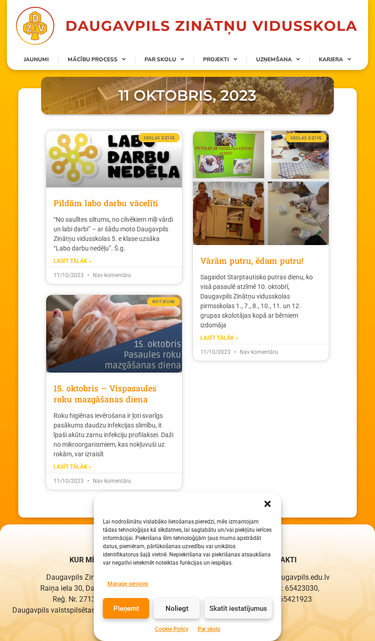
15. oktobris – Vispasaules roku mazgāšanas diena (105, 394)
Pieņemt (126, 608)
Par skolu (209, 629)
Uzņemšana (274, 59)
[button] (267, 503)
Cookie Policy (171, 629)
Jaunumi (36, 59)
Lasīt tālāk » (72, 261)
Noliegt (177, 608)
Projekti (216, 59)
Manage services (127, 584)
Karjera (331, 59)
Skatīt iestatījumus (238, 608)
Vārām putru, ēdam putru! (251, 260)
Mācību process (93, 59)
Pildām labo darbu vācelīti (106, 203)
